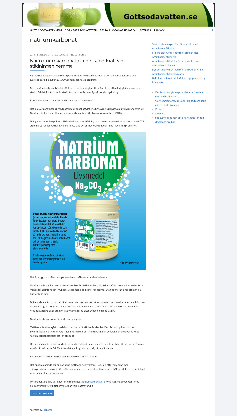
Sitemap (145, 30)
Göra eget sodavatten (80, 30)
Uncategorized (60, 55)
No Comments (78, 55)
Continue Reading (42, 393)
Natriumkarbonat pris (93, 381)
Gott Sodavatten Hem (46, 30)
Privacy (159, 30)
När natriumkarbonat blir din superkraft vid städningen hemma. (76, 63)
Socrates (47, 410)
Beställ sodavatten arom (118, 30)
